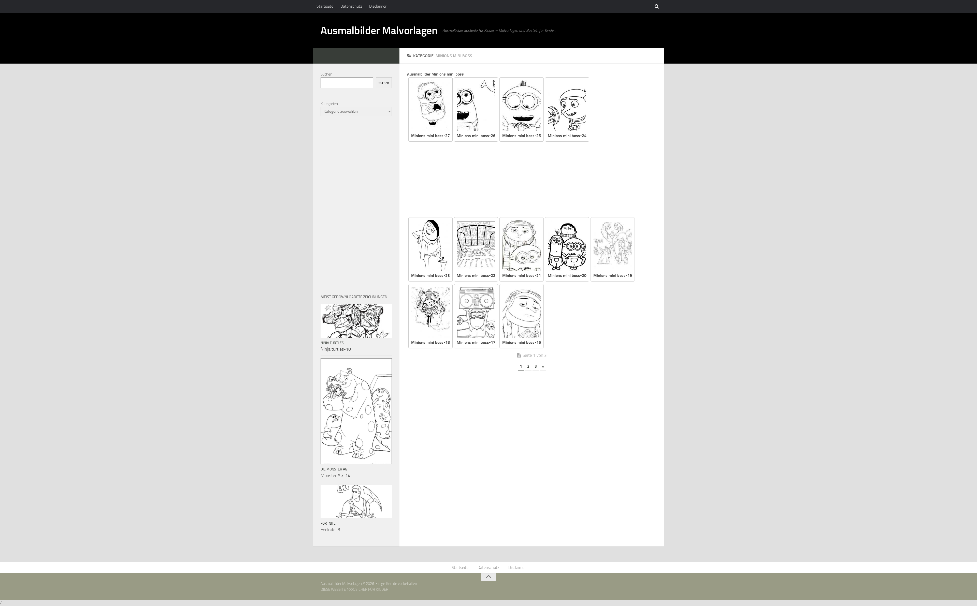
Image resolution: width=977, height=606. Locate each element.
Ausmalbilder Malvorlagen (379, 30)
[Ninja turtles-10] (356, 321)
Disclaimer (377, 6)
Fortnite (328, 523)
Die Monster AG (334, 469)
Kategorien (329, 103)
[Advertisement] (535, 179)
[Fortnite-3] (356, 501)
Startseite (325, 6)
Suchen (326, 74)
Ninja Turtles (332, 343)
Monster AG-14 (335, 475)
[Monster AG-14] (356, 411)
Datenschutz (351, 6)
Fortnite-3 (330, 530)
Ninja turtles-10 (336, 349)
